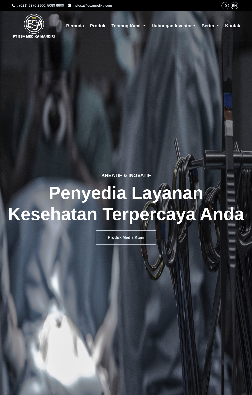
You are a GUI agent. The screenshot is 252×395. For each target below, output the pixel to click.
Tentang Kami (126, 25)
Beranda (75, 25)
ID (225, 6)
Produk (97, 25)
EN (234, 6)
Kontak (232, 25)
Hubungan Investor (172, 25)
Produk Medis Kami (126, 237)
